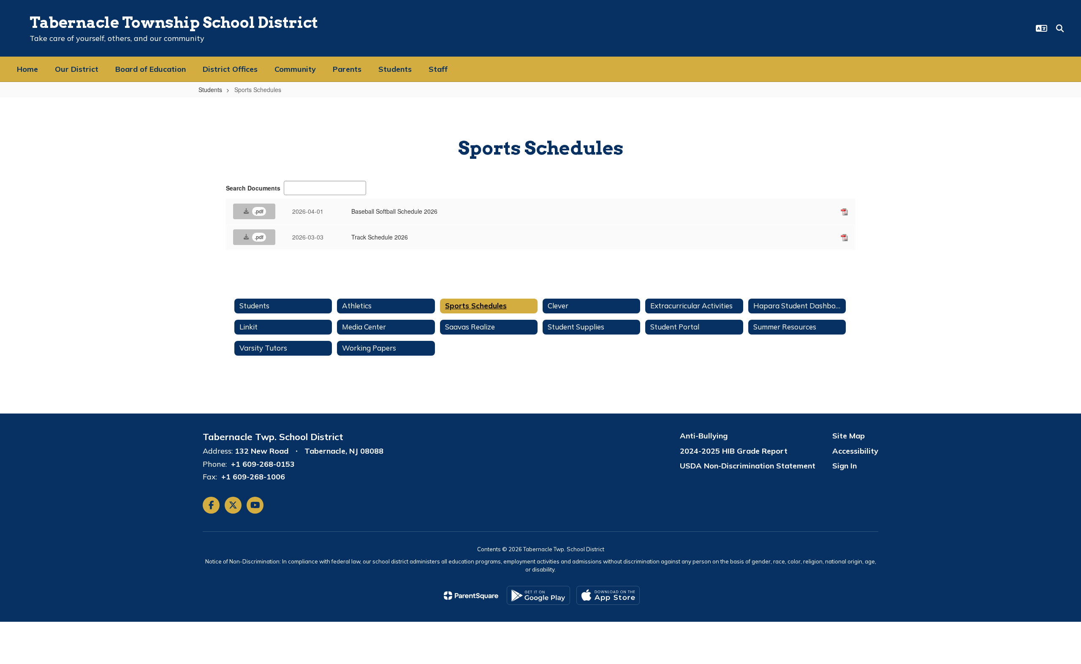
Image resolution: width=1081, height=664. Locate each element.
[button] (1041, 28)
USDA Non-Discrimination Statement (747, 466)
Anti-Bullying (704, 436)
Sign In (844, 466)
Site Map (848, 436)
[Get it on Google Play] (538, 595)
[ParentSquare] (471, 595)
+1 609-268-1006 (253, 477)
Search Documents (253, 188)
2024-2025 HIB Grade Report (734, 451)
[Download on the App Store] (608, 595)
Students (210, 89)
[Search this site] (1060, 28)
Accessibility (855, 451)
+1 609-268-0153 (263, 464)
